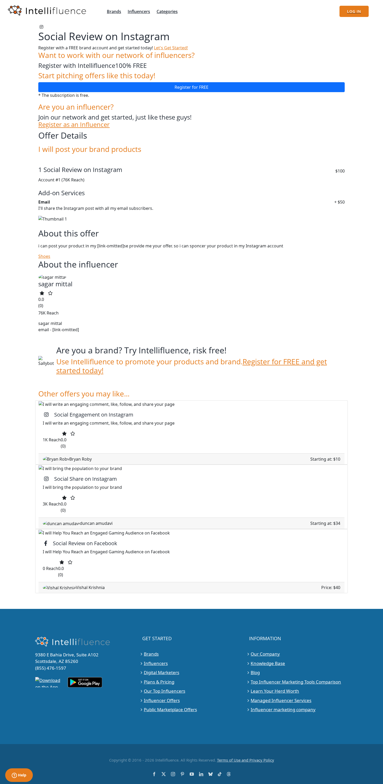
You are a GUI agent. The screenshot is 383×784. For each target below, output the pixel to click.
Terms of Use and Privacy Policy (245, 760)
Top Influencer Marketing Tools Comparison (296, 682)
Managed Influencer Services (281, 700)
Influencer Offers (162, 700)
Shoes (44, 256)
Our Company (265, 654)
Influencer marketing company (283, 709)
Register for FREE (191, 87)
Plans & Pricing (159, 682)
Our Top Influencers (164, 691)
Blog (255, 672)
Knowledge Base (268, 663)
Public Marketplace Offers (170, 709)
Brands (151, 654)
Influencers (156, 663)
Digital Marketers (161, 672)
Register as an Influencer (74, 124)
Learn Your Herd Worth (275, 691)
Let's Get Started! (171, 48)
